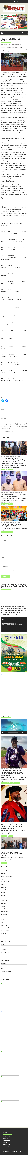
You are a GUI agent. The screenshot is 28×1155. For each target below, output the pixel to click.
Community (4, 898)
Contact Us (6, 1142)
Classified (3, 887)
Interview (3, 933)
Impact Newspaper (17, 44)
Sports (18, 782)
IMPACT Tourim (5, 930)
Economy (3, 903)
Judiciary (3, 938)
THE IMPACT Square (6, 971)
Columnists (4, 895)
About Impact (6, 1136)
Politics (3, 955)
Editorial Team (6, 1144)
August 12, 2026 (5, 522)
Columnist (3, 892)
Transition (3, 976)
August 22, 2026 (5, 850)
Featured (3, 917)
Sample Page (6, 1146)
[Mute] (23, 733)
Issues (2, 936)
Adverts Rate (6, 1140)
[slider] (13, 732)
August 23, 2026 (5, 768)
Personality (10, 835)
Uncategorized (5, 979)
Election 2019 (4, 911)
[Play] (3, 733)
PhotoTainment (5, 952)
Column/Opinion (5, 890)
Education (4, 418)
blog (2, 469)
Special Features (5, 960)
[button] (14, 8)
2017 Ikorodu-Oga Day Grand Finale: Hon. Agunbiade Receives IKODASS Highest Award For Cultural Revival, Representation (7, 427)
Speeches (3, 963)
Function (3, 919)
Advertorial (4, 871)
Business (3, 884)
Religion (3, 957)
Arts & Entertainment (6, 876)
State (2, 968)
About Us (5, 1138)
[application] (14, 624)
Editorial (3, 906)
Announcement (5, 873)
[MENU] (26, 33)
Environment (4, 914)
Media (2, 944)
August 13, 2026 (5, 492)
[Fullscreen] (25, 733)
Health (2, 922)
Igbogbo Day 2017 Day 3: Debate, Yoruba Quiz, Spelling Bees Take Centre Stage (21, 425)
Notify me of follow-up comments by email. (13, 570)
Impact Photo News (6, 928)
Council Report (4, 900)
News (11, 469)
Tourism (3, 974)
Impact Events (4, 925)
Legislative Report (8, 782)
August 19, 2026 (5, 456)
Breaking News (5, 881)
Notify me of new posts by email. (11, 573)
